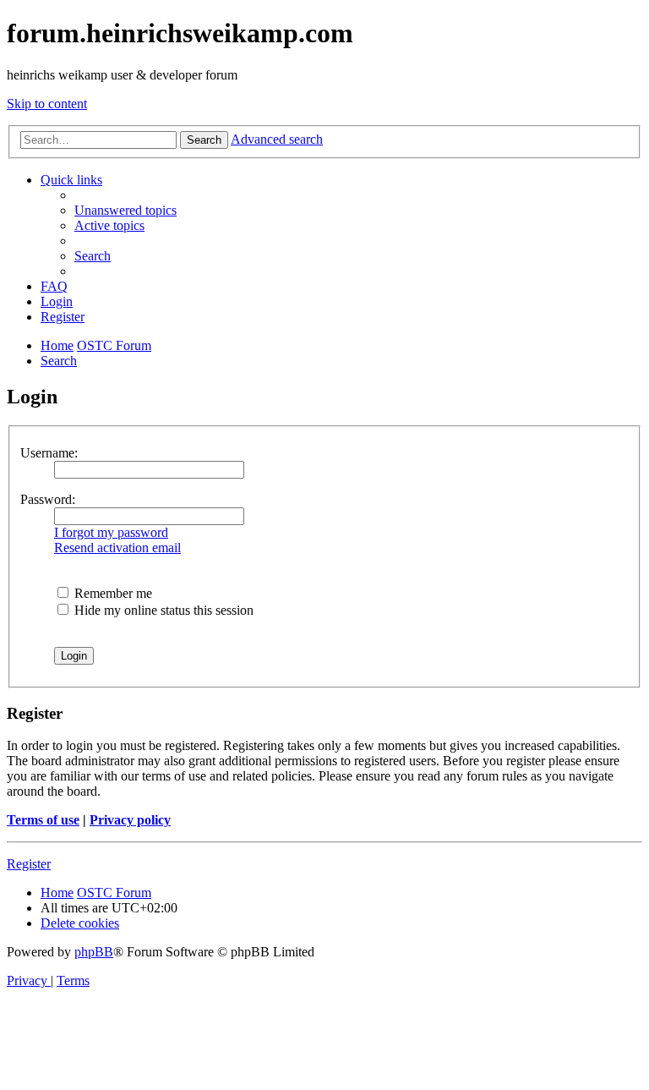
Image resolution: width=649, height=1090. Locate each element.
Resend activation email (117, 547)
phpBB (93, 952)
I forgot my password (111, 532)
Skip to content (47, 103)
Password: (47, 499)
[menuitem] (125, 210)
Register (29, 864)
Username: (49, 453)
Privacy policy (130, 820)
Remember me (111, 593)
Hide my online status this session (162, 610)
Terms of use (43, 820)
